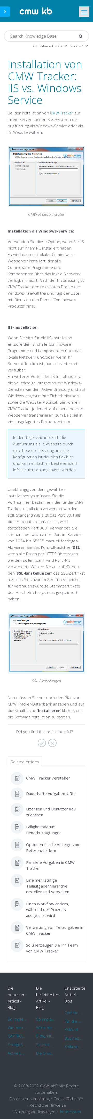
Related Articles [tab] (25, 761)
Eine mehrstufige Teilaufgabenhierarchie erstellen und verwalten (47, 885)
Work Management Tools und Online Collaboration (45, 1027)
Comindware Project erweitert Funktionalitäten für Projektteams (74, 1012)
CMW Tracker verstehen (48, 778)
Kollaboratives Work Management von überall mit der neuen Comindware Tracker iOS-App (74, 1046)
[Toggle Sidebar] (5, 11)
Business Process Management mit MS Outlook (74, 1038)
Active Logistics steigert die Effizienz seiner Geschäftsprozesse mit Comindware (17, 1053)
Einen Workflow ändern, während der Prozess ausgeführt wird (47, 909)
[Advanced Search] (80, 36)
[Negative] (52, 741)
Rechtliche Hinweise (48, 1105)
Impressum (70, 1111)
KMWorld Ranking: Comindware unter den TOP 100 (74, 1029)
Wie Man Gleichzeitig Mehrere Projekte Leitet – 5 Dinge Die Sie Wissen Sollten (17, 1027)
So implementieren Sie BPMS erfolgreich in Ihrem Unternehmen (17, 1019)
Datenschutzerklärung (30, 1098)
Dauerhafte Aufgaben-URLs (51, 793)
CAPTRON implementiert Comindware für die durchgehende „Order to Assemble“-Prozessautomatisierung (17, 1036)
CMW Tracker (61, 112)
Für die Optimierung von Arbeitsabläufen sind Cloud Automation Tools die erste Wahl (74, 1021)
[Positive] (41, 741)
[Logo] (36, 11)
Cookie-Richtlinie (68, 1098)
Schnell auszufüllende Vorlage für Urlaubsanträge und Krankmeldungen (45, 1044)
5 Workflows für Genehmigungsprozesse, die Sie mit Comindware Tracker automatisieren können (45, 1036)
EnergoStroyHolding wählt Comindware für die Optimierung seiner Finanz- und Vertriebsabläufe (17, 1044)
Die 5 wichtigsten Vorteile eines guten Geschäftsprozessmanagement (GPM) (45, 1053)
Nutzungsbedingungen (35, 1111)
